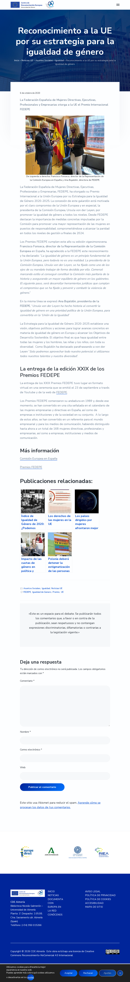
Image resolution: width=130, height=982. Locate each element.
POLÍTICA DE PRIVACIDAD (100, 895)
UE (62, 592)
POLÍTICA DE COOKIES (98, 899)
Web (23, 767)
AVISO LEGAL (93, 891)
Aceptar (69, 973)
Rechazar (88, 973)
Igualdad (59, 60)
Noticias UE (27, 60)
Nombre (25, 732)
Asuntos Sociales (44, 60)
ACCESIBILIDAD (94, 903)
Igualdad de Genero (41, 592)
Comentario (27, 681)
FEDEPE (61, 392)
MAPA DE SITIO (94, 906)
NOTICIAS (53, 895)
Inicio (16, 60)
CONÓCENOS (55, 914)
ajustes (30, 977)
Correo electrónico (31, 749)
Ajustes (107, 973)
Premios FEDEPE (31, 467)
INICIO (51, 891)
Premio (56, 592)
